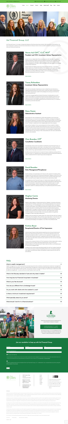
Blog (51, 5)
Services (31, 5)
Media (41, 5)
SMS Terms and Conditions (23, 417)
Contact (58, 5)
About (27, 5)
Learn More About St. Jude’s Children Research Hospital (51, 327)
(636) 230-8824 (9, 1)
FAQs (54, 5)
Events (36, 5)
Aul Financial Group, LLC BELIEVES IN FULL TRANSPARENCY (27, 386)
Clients (41, 383)
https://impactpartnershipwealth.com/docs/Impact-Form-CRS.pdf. (31, 413)
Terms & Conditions (47, 358)
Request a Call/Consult (49, 1)
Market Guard (46, 5)
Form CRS (8, 417)
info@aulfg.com (16, 1)
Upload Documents (40, 1)
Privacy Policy (41, 358)
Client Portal (58, 1)
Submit (8, 368)
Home (23, 5)
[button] (28, 76)
